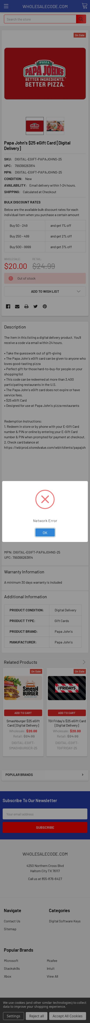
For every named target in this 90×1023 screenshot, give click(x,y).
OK (45, 532)
